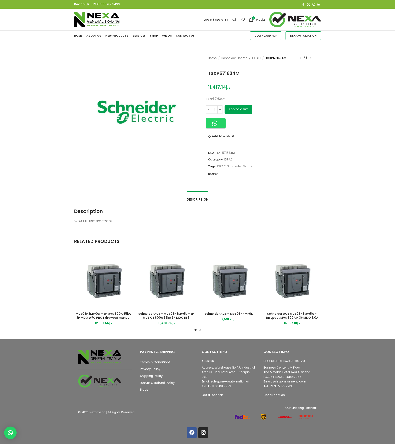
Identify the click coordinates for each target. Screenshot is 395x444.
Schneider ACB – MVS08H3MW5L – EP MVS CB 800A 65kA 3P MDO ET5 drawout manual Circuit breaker (166, 318)
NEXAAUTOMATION (303, 36)
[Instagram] (203, 432)
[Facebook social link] (303, 4)
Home (212, 58)
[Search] (234, 19)
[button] (216, 123)
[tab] (197, 197)
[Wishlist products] (243, 19)
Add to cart (238, 109)
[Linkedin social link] (318, 4)
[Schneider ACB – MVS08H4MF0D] (229, 280)
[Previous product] (300, 58)
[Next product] (310, 58)
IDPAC (256, 58)
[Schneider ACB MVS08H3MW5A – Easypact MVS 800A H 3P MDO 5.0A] (292, 280)
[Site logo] (97, 19)
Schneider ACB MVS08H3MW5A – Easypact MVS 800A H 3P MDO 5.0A (291, 316)
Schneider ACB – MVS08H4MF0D (228, 314)
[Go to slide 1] (195, 330)
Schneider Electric (234, 58)
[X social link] (308, 4)
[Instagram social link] (313, 4)
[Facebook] (192, 432)
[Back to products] (305, 58)
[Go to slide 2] (200, 330)
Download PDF (265, 36)
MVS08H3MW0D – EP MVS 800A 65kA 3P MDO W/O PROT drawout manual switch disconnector (103, 318)
